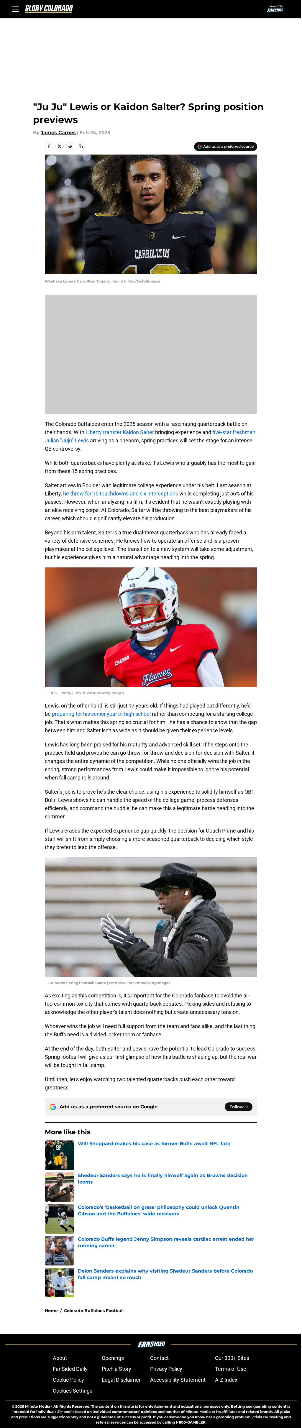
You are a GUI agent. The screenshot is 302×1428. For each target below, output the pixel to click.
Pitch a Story (116, 1369)
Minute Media (37, 1406)
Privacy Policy (166, 1369)
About (60, 1358)
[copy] (81, 146)
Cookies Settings (72, 1391)
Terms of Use (230, 1369)
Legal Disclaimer (121, 1380)
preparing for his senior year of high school (101, 714)
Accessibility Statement (178, 1380)
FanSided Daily (70, 1369)
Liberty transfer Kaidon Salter (120, 432)
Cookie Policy (68, 1380)
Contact (159, 1358)
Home (51, 1310)
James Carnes (58, 132)
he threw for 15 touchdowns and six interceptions (120, 493)
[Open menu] (15, 8)
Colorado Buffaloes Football (94, 1310)
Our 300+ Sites (232, 1358)
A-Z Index (226, 1380)
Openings (113, 1358)
